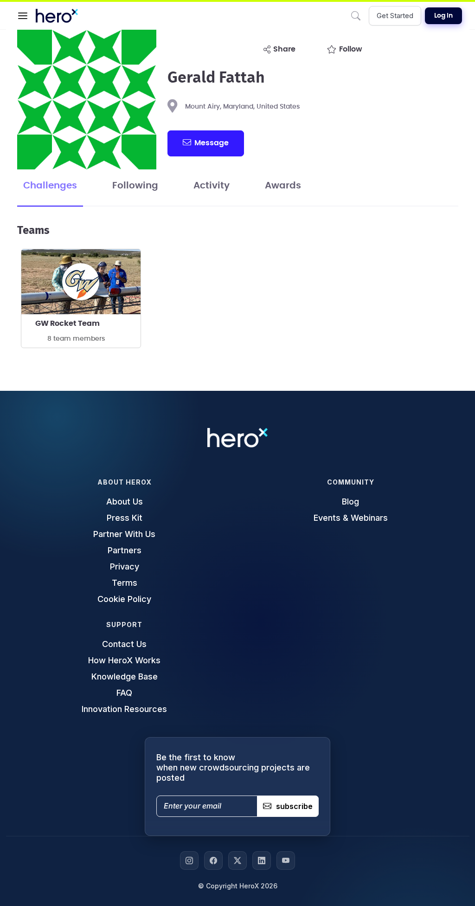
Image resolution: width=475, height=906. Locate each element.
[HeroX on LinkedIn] (261, 860)
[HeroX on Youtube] (285, 860)
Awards (283, 185)
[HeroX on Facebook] (213, 860)
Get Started (395, 15)
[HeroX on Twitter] (237, 860)
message (211, 143)
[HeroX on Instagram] (189, 860)
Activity (211, 185)
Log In (443, 16)
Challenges (50, 185)
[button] (22, 15)
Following (135, 185)
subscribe (294, 806)
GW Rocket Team (67, 323)
